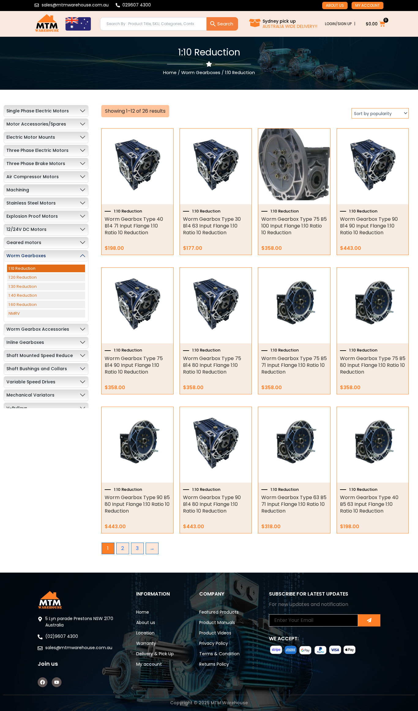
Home (170, 73)
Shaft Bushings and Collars (36, 369)
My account (367, 5)
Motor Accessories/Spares (36, 124)
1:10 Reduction (22, 268)
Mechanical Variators (30, 395)
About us (335, 5)
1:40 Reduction (23, 295)
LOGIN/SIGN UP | (340, 23)
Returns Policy (214, 664)
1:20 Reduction (23, 277)
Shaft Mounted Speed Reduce (39, 355)
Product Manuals (217, 622)
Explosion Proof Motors (32, 216)
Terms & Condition (219, 654)
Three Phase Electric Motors (37, 150)
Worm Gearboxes (200, 73)
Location (145, 633)
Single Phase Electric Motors (37, 111)
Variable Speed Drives (30, 382)
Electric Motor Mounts (30, 137)
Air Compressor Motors (32, 177)
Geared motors (23, 242)
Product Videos (215, 633)
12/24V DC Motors (26, 229)
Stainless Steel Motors (31, 203)
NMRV (14, 313)
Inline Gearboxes (25, 342)
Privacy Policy (213, 643)
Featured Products (219, 612)
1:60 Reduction (23, 304)
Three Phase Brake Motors (35, 163)
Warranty (146, 643)
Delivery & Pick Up (155, 654)
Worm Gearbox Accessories (37, 329)
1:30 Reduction (23, 286)
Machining (17, 190)
